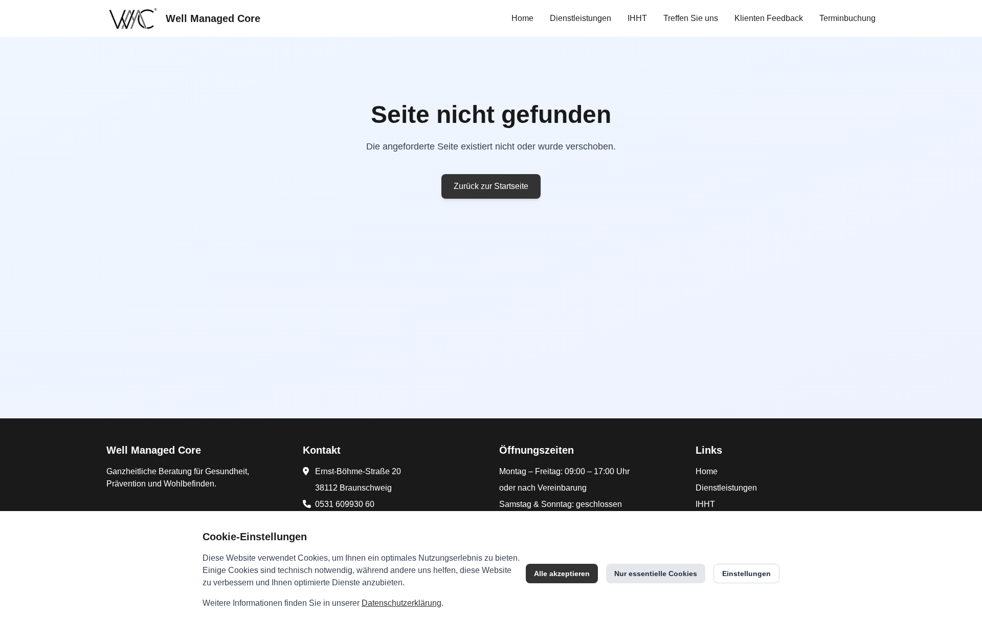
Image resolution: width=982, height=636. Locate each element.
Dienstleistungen (580, 18)
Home (522, 18)
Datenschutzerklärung (401, 603)
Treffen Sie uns (690, 18)
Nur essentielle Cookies (655, 573)
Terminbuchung (847, 18)
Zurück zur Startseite (491, 186)
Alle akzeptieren (562, 573)
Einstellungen (746, 573)
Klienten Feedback (768, 18)
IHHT (637, 18)
